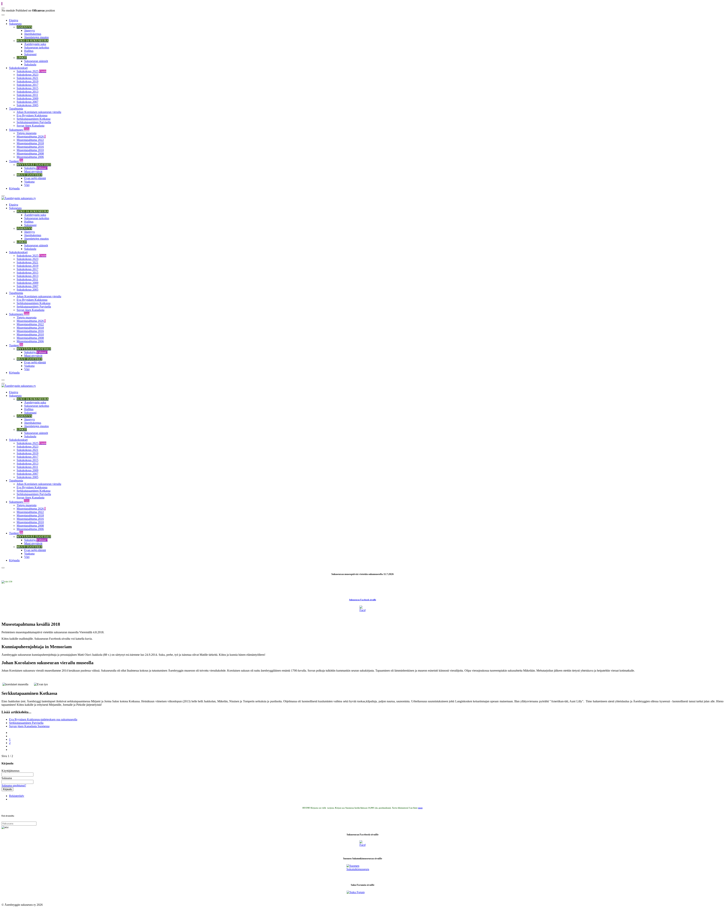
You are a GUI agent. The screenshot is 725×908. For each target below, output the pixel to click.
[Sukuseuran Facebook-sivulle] (362, 609)
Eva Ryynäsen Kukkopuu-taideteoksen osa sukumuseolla (43, 719)
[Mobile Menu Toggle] (3, 14)
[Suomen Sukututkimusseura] (362, 871)
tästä (420, 808)
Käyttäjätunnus (10, 770)
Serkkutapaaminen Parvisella (26, 722)
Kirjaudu (7, 789)
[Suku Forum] (362, 895)
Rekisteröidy (16, 795)
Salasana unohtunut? (14, 785)
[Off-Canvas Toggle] (3, 8)
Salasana (7, 778)
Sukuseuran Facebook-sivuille (362, 600)
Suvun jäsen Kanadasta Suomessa (29, 726)
